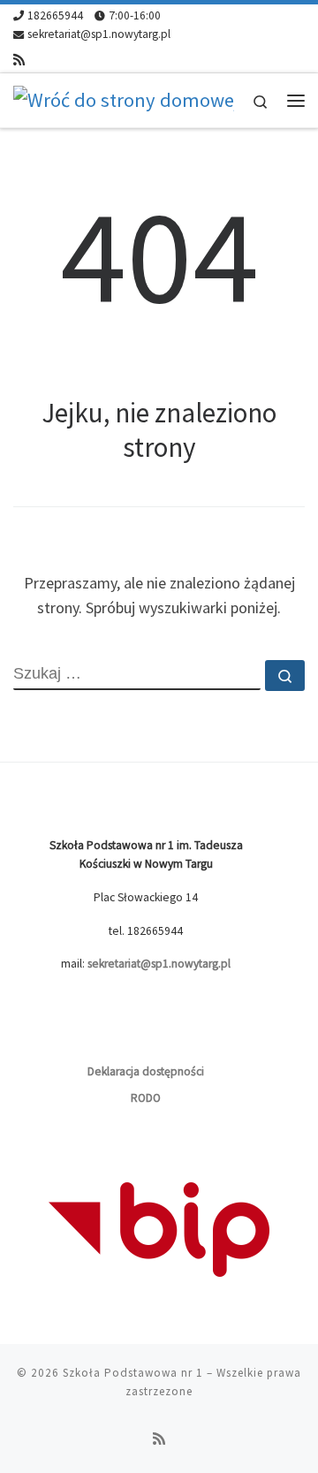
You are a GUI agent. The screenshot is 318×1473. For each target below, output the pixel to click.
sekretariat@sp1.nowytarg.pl (159, 963)
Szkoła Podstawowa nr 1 (133, 1372)
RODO (146, 1097)
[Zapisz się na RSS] (19, 59)
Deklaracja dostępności (145, 1071)
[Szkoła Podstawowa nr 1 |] (123, 99)
